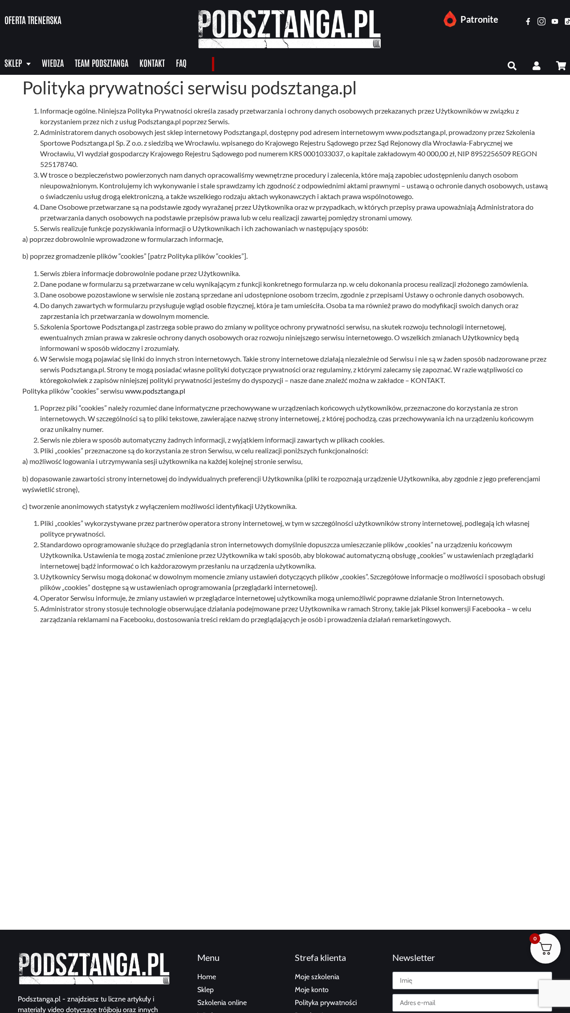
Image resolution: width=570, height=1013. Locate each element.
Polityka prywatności (326, 1002)
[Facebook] (528, 21)
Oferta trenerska (32, 19)
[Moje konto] (537, 66)
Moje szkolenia (317, 976)
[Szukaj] (512, 66)
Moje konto (312, 989)
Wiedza (53, 62)
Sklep (13, 62)
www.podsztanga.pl (155, 390)
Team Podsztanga (101, 62)
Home (206, 976)
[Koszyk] (561, 66)
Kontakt (152, 62)
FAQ (181, 62)
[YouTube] (555, 21)
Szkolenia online (222, 1002)
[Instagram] (541, 21)
